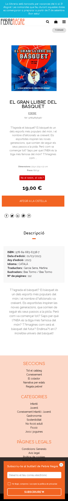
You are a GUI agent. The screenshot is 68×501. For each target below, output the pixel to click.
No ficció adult (34, 423)
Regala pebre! (34, 386)
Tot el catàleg (34, 370)
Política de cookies (34, 456)
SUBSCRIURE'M (34, 492)
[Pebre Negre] (12, 22)
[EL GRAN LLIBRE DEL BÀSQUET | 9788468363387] (34, 68)
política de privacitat (48, 484)
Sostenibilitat (34, 419)
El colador (34, 378)
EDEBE (32, 113)
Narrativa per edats (34, 382)
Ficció (34, 427)
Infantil (34, 403)
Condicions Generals (34, 449)
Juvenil (34, 407)
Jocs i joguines (34, 431)
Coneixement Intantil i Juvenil (34, 411)
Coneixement (34, 374)
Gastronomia (34, 415)
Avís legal (34, 453)
